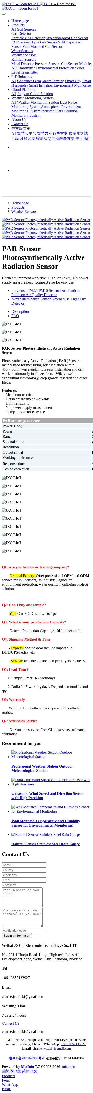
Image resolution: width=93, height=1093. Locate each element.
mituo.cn (68, 1067)
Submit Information (17, 935)
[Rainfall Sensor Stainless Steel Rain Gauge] (45, 835)
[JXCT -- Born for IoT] (46, 6)
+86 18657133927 (73, 1044)
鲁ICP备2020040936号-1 (27, 1058)
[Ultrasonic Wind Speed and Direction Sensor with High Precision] (51, 784)
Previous (45, 292)
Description (20, 311)
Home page (20, 21)
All (13, 29)
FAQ (15, 316)
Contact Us (10, 1023)
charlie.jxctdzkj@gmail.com (52, 1048)
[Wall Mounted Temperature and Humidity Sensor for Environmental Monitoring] (51, 811)
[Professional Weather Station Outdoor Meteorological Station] (51, 757)
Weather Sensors (23, 212)
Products (18, 207)
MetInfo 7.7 (30, 1067)
